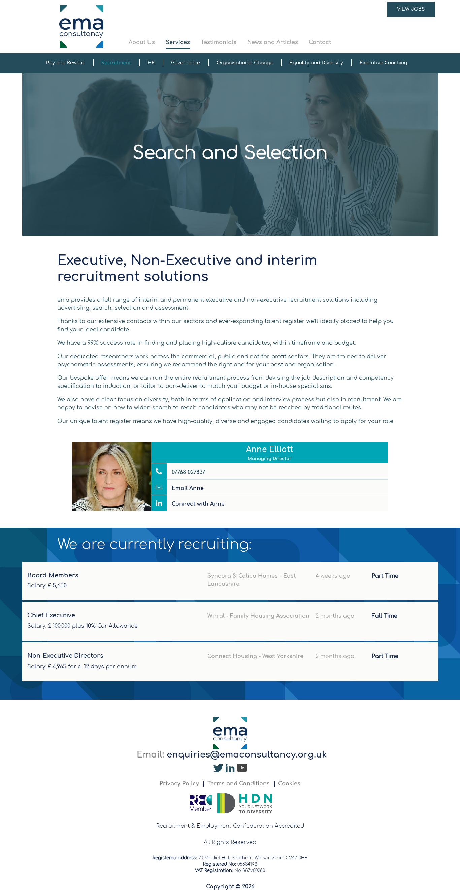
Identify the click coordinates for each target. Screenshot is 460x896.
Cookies (289, 784)
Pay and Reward (65, 62)
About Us (142, 42)
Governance (185, 62)
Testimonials (218, 42)
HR (151, 62)
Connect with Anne (197, 504)
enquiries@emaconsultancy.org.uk (247, 755)
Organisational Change (245, 62)
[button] (282, 26)
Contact (320, 42)
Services (178, 42)
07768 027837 (187, 472)
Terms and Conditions (238, 784)
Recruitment (116, 62)
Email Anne (187, 488)
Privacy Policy (179, 784)
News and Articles (272, 42)
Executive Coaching (383, 62)
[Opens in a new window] (218, 769)
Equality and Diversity (316, 62)
